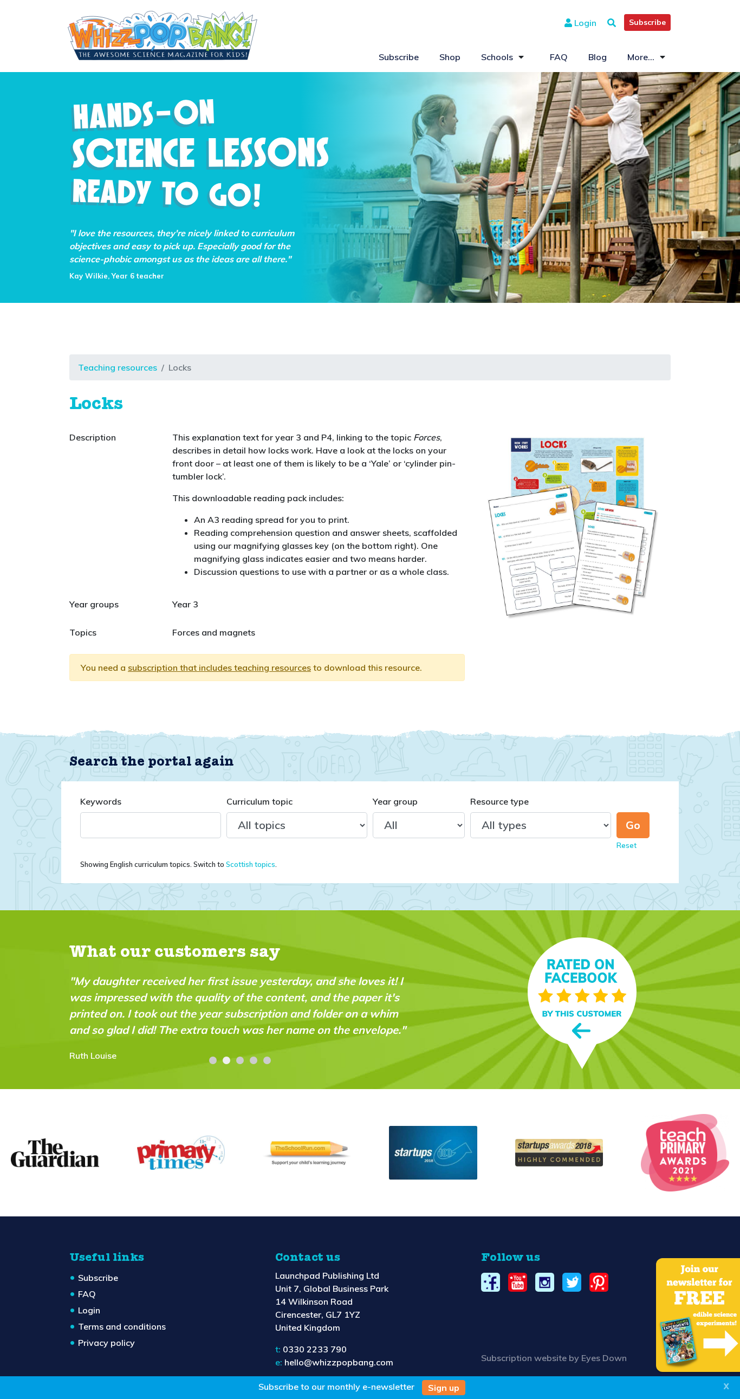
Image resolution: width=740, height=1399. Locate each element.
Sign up (443, 1387)
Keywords (100, 801)
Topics (82, 632)
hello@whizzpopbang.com (338, 1362)
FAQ (559, 56)
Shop (449, 56)
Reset (626, 845)
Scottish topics (250, 864)
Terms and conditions (122, 1326)
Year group (395, 801)
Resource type (499, 801)
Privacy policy (106, 1342)
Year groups (94, 604)
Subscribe (647, 22)
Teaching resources (117, 367)
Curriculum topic (259, 801)
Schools (497, 56)
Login (584, 22)
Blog (597, 56)
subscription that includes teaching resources (219, 667)
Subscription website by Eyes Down (554, 1357)
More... (640, 56)
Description (92, 437)
